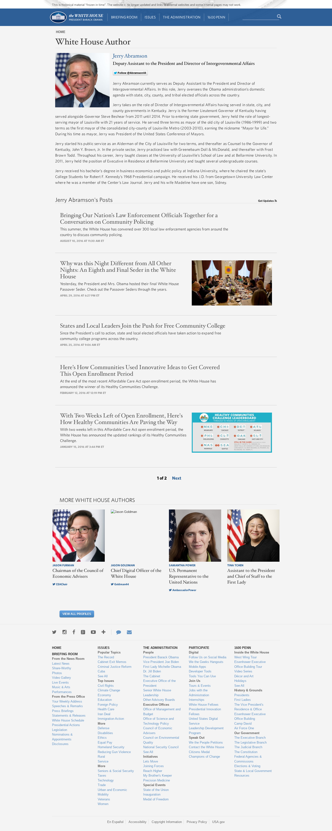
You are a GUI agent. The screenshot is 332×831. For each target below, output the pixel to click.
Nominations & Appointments (62, 737)
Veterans (104, 799)
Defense (103, 728)
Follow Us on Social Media (207, 657)
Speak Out (196, 737)
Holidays (240, 681)
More (101, 723)
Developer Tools (200, 671)
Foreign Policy (108, 704)
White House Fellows (203, 704)
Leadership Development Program (206, 730)
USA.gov (218, 822)
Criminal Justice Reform (114, 667)
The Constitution (245, 752)
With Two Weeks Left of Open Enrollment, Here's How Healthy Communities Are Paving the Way (121, 419)
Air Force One (244, 728)
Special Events (154, 785)
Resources (241, 775)
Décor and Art (243, 676)
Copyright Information (167, 822)
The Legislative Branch (250, 742)
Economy (104, 695)
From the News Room (68, 659)
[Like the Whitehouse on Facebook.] (73, 632)
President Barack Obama (161, 657)
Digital (194, 652)
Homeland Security (111, 747)
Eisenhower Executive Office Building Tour (250, 664)
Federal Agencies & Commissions (248, 759)
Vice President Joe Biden (161, 662)
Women (103, 804)
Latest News (61, 663)
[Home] (76, 23)
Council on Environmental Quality (161, 740)
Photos (57, 673)
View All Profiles (76, 614)
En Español (115, 822)
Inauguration (151, 794)
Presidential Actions (66, 725)
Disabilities (105, 733)
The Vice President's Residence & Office (248, 707)
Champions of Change (204, 756)
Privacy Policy (197, 822)
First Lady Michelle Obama (162, 667)
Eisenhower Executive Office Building (250, 716)
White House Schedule (68, 720)
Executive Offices (156, 704)
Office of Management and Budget (162, 711)
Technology (106, 780)
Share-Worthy (61, 668)
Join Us (194, 681)
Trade (102, 785)
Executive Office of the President (159, 683)
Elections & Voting (247, 766)
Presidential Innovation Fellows (205, 711)
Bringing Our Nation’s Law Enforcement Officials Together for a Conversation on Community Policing (139, 219)
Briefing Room (124, 17)
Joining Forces (153, 766)
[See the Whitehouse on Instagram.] (64, 632)
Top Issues (106, 681)
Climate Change (109, 690)
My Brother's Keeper (157, 775)
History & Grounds (248, 690)
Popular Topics (109, 652)
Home (60, 32)
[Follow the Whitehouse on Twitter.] (54, 632)
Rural (101, 756)
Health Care (106, 709)
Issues (150, 17)
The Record (106, 657)
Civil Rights (106, 685)
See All (103, 676)
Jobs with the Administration (199, 692)
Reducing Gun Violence (114, 752)
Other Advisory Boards (159, 700)
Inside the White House (251, 652)
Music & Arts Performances (62, 689)
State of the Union (156, 790)
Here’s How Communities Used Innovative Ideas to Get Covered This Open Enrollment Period (140, 371)
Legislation (59, 730)
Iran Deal (104, 714)
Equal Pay (105, 742)
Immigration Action (111, 719)
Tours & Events (200, 685)
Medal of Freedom (156, 799)
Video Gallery (61, 677)
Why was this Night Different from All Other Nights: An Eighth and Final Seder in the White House (118, 270)
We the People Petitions (206, 742)
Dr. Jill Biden (152, 671)
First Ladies (242, 700)
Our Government (246, 733)
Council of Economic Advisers (157, 730)
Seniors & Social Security (116, 771)
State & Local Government (253, 771)
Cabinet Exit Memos (112, 662)
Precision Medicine (156, 780)
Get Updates (266, 200)
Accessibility (138, 822)
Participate (199, 648)
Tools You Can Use (202, 676)
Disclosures (60, 744)
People (148, 652)
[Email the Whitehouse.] (129, 632)
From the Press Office (68, 696)
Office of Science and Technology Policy (158, 721)
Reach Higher (152, 771)
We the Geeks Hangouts (206, 662)
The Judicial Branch (248, 747)
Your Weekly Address (67, 701)
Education (105, 700)
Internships (196, 700)
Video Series (243, 671)
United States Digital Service (203, 721)
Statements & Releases (69, 715)
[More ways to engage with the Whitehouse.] (103, 632)
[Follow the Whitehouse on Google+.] (83, 632)
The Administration (182, 17)
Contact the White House (206, 747)
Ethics (102, 737)
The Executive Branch (250, 737)
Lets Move (150, 761)
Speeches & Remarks (67, 706)
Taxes (102, 775)
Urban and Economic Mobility (112, 792)
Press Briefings (63, 711)
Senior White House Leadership (157, 692)
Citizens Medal (199, 752)
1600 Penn (216, 17)
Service (103, 761)
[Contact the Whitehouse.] (116, 632)
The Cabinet (151, 676)
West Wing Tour (245, 657)
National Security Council (161, 747)
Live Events (60, 682)
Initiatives (150, 756)
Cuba (101, 671)
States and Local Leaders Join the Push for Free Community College (142, 326)
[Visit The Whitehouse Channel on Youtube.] (93, 632)
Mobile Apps (197, 667)
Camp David (243, 723)
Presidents (241, 695)
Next (176, 478)
